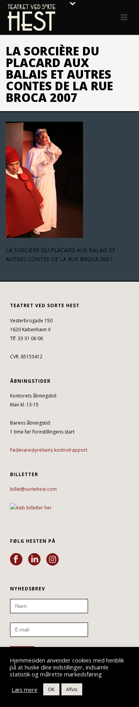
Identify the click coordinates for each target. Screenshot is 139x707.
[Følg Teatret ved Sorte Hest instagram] (52, 559)
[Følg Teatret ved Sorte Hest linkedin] (34, 559)
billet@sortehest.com (33, 489)
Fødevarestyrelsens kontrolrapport (48, 450)
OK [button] (51, 689)
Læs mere (24, 689)
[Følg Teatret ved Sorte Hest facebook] (16, 559)
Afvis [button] (72, 689)
